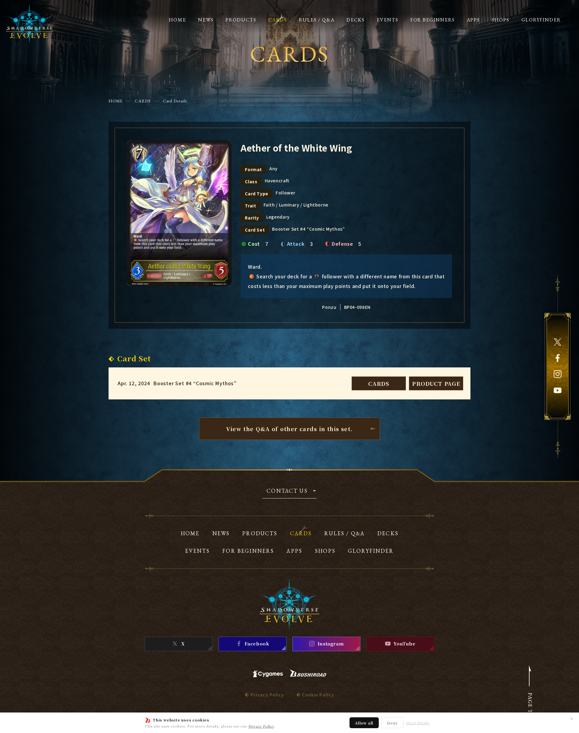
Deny (392, 722)
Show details (417, 723)
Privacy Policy (261, 726)
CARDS (143, 101)
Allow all (364, 722)
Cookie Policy (318, 694)
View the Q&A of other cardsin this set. (289, 429)
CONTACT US (287, 491)
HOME (116, 101)
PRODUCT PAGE (436, 383)
